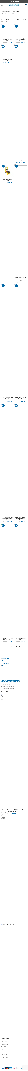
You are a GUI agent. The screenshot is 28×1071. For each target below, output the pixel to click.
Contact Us (3, 1049)
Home (2, 11)
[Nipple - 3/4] (3, 980)
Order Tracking (4, 1044)
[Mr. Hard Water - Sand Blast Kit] (3, 750)
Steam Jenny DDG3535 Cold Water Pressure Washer (20, 518)
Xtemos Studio (4, 670)
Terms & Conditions (5, 1046)
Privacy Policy (4, 1041)
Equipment (8, 11)
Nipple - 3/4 (10, 924)
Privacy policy (5, 658)
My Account (4, 1054)
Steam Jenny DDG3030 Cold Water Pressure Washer (20, 638)
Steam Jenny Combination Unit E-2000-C (20, 39)
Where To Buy (4, 1057)
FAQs (3, 665)
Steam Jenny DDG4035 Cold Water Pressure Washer (7, 518)
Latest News (4, 1052)
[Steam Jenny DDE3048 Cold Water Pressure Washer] (3, 865)
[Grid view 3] (4, 22)
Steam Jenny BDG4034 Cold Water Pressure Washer (7, 179)
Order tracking (5, 663)
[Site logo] (14, 5)
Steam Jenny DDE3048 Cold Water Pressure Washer (16, 810)
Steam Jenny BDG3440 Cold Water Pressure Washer (7, 399)
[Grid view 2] (2, 22)
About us (4, 655)
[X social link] (12, 1)
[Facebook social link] (10, 1)
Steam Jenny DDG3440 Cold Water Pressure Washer (7, 638)
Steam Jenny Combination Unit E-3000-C (7, 39)
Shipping (4, 660)
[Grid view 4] (6, 22)
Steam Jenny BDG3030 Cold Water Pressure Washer (20, 399)
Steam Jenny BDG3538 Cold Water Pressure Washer (20, 279)
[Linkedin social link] (16, 1)
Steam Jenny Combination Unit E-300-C (20, 159)
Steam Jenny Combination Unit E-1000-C (7, 59)
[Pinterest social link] (14, 1)
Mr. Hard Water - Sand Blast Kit (15, 695)
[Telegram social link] (18, 1)
